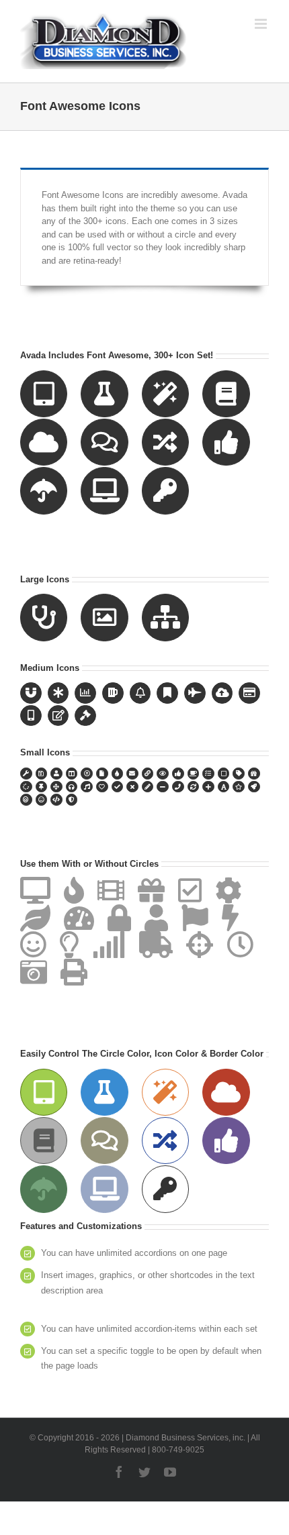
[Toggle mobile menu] (262, 24)
